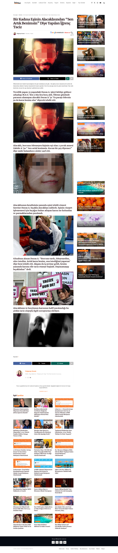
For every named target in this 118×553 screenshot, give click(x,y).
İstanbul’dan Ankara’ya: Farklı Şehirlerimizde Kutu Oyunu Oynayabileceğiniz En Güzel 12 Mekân (90, 242)
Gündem (34, 3)
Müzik (16, 521)
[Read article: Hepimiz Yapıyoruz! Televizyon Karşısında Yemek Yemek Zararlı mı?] (91, 272)
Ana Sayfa (27, 3)
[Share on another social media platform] (71, 78)
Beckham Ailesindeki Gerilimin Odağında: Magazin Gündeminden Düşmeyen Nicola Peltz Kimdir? (41, 412)
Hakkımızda (61, 548)
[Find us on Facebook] (91, 3)
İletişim (103, 548)
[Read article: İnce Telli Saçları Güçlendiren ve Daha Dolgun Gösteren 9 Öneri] (43, 500)
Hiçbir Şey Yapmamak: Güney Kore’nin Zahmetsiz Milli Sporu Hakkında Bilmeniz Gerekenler (88, 41)
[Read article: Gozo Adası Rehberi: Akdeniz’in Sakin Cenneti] (43, 518)
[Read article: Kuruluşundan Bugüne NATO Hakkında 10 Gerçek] (22, 482)
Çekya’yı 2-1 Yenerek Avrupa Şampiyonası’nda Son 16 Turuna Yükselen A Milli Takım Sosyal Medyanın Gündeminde (64, 412)
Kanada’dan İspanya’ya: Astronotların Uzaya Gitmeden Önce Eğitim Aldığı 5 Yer (90, 259)
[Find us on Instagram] (97, 3)
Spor (79, 32)
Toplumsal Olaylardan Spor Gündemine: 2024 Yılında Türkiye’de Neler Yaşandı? (63, 432)
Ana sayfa (15, 15)
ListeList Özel (42, 3)
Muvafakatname (83, 548)
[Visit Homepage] (17, 3)
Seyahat (68, 3)
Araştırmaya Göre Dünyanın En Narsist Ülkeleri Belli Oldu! (88, 224)
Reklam (98, 548)
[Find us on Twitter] (94, 3)
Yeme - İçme (59, 521)
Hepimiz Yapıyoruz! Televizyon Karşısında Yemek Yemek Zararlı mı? (90, 276)
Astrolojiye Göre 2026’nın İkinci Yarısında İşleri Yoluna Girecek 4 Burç (64, 508)
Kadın (31, 33)
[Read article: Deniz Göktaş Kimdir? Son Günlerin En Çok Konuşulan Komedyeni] (64, 482)
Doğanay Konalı (21, 33)
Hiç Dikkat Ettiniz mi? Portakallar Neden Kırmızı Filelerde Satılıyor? (63, 526)
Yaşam (56, 3)
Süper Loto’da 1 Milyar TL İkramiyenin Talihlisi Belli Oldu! (63, 471)
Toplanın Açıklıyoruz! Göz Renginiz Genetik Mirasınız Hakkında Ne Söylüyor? (90, 24)
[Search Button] (104, 3)
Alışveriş (50, 3)
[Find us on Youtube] (100, 3)
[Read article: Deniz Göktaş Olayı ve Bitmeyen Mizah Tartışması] (43, 482)
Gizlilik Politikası (74, 548)
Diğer (73, 3)
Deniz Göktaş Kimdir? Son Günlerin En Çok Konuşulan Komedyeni (63, 491)
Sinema (62, 3)
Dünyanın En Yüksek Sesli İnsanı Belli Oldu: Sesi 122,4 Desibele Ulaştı (21, 508)
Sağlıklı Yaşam (39, 503)
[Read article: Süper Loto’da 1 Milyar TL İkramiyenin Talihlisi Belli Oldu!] (64, 463)
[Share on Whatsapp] (68, 78)
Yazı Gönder (81, 3)
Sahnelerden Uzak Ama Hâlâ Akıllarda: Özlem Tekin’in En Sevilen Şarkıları (22, 526)
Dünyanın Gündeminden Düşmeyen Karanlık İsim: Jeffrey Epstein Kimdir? (21, 410)
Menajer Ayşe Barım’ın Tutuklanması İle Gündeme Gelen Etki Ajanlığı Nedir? (42, 432)
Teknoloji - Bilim (83, 250)
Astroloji (59, 503)
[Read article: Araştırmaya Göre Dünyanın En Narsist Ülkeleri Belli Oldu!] (91, 220)
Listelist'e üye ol (43, 391)
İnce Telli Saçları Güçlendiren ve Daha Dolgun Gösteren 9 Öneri (43, 508)
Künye (67, 548)
